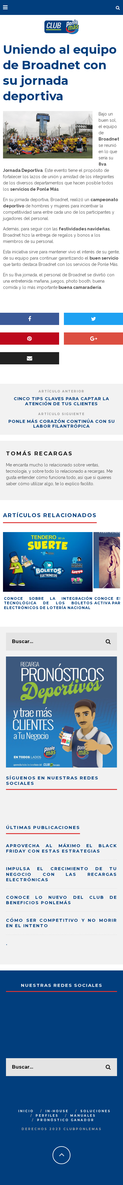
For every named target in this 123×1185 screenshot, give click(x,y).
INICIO (26, 1111)
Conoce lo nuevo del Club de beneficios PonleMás (61, 900)
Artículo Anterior (61, 391)
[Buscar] (118, 7)
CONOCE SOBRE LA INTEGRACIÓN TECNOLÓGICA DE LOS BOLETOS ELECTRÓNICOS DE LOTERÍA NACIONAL (48, 603)
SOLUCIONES (95, 1111)
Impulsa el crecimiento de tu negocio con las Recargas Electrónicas (61, 874)
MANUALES (83, 1116)
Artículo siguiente (61, 414)
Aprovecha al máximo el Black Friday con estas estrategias (61, 848)
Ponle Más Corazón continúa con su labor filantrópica (61, 424)
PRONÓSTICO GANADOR (65, 1120)
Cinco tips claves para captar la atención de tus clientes (61, 401)
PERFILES (47, 1116)
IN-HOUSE (57, 1111)
